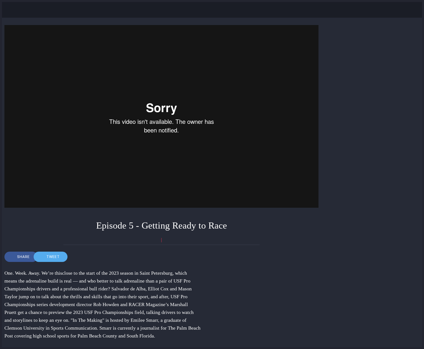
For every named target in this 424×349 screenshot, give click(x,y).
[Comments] (195, 257)
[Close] (12, 10)
